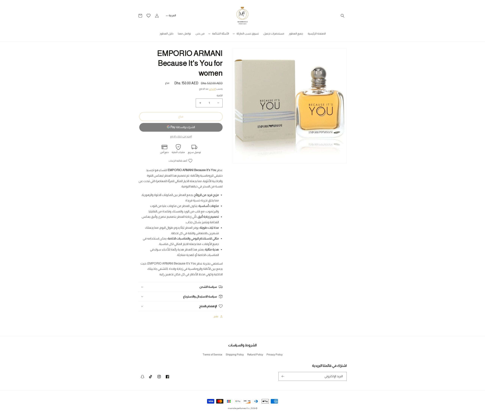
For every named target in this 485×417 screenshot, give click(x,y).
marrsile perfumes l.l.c (239, 408)
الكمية (220, 95)
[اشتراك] (283, 376)
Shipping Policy (235, 354)
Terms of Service (212, 354)
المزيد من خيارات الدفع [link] (181, 136)
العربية (172, 15)
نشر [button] (216, 316)
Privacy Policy (275, 354)
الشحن (212, 89)
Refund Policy (255, 354)
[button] (342, 16)
